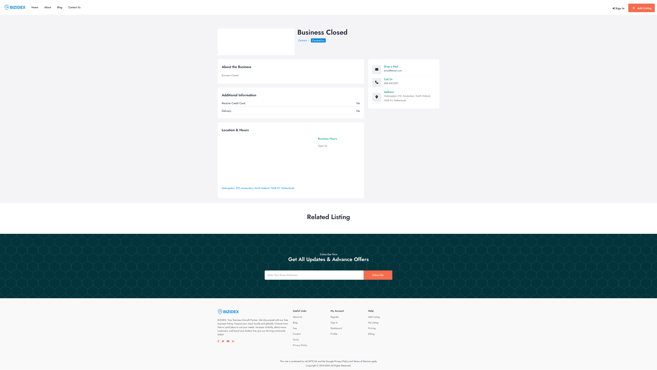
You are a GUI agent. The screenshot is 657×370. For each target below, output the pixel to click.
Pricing (372, 328)
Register (335, 317)
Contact (297, 334)
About (47, 7)
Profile (334, 334)
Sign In (334, 322)
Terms (296, 339)
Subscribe (378, 275)
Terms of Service (362, 361)
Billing (371, 334)
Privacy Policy (300, 345)
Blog (59, 7)
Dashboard (336, 328)
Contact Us (74, 7)
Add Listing (644, 8)
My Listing (373, 322)
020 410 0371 (391, 83)
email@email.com (393, 70)
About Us (297, 317)
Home (34, 7)
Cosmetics (318, 40)
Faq (295, 328)
